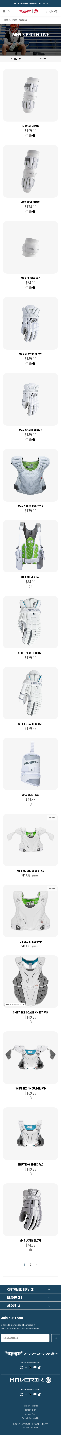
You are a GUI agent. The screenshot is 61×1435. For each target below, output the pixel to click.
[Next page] (37, 1265)
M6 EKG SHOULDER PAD (30, 871)
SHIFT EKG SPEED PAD (30, 1164)
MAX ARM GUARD (30, 202)
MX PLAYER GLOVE (30, 1240)
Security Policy (30, 1414)
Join (55, 1338)
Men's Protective (19, 19)
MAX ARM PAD (30, 126)
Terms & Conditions (30, 1405)
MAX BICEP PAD (30, 795)
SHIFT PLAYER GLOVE (30, 653)
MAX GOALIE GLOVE (30, 430)
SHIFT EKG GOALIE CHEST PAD (30, 1012)
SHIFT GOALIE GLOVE (30, 724)
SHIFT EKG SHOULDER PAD (30, 1088)
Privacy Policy (30, 1409)
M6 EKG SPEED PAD (30, 942)
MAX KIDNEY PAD (30, 577)
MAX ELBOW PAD (30, 278)
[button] (4, 11)
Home (7, 19)
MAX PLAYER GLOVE (30, 354)
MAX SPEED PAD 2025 (30, 506)
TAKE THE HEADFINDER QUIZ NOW (31, 3)
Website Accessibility (30, 1418)
